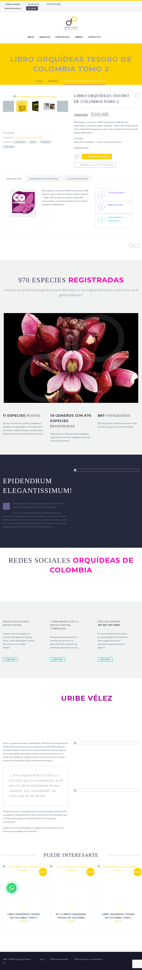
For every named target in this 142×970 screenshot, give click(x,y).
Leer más (10, 659)
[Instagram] (84, 4)
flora (33, 142)
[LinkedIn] (75, 4)
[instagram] (83, 587)
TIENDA (79, 37)
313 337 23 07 (33, 4)
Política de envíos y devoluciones (88, 959)
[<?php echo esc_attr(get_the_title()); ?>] (24, 927)
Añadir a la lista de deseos (96, 165)
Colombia (20, 142)
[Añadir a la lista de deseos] (26, 927)
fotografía (46, 142)
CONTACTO (94, 37)
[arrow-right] (62, 106)
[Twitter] (80, 4)
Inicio (42, 959)
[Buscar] (105, 37)
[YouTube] (92, 4)
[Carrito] (112, 37)
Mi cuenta (32, 8)
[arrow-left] (8, 106)
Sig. (133, 246)
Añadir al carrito (99, 156)
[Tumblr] (15, 126)
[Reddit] (23, 126)
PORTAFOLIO (62, 37)
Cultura (27, 137)
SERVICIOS (44, 37)
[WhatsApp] (11, 887)
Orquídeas (9, 147)
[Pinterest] (11, 126)
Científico (18, 137)
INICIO (31, 37)
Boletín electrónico (13, 8)
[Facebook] (71, 4)
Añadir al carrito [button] (21, 927)
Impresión (37, 137)
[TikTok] (96, 4)
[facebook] (58, 587)
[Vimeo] (88, 4)
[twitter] (71, 587)
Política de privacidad (59, 959)
